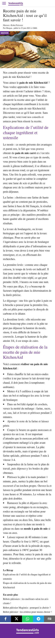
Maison (6, 25)
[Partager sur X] (16, 618)
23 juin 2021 (25, 28)
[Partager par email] (49, 618)
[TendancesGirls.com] (27, 632)
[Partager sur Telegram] (38, 618)
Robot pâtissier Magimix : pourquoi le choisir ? (27, 607)
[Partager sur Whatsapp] (27, 618)
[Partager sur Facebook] (5, 618)
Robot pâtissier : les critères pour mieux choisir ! (27, 612)
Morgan (9, 28)
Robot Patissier (17, 25)
